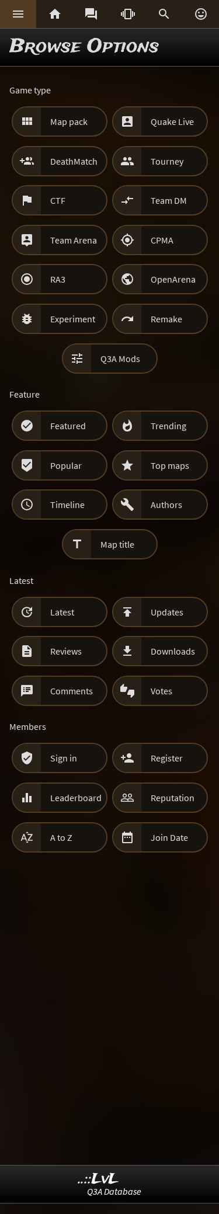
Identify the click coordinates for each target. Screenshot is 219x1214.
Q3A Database (114, 1191)
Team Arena (73, 240)
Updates (167, 612)
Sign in (63, 758)
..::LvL (98, 1179)
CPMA (162, 240)
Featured (68, 426)
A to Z (61, 837)
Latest (62, 612)
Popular (66, 465)
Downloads (173, 651)
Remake (166, 319)
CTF (57, 200)
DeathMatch (74, 161)
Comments (71, 691)
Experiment (72, 319)
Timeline (67, 504)
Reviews (66, 651)
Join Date (169, 837)
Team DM (169, 200)
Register (167, 758)
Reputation (172, 797)
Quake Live (172, 121)
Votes (161, 691)
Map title (117, 544)
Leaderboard (76, 797)
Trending (168, 426)
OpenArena (173, 279)
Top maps (170, 465)
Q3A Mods (120, 358)
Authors (166, 504)
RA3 (57, 279)
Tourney (167, 161)
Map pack (69, 121)
